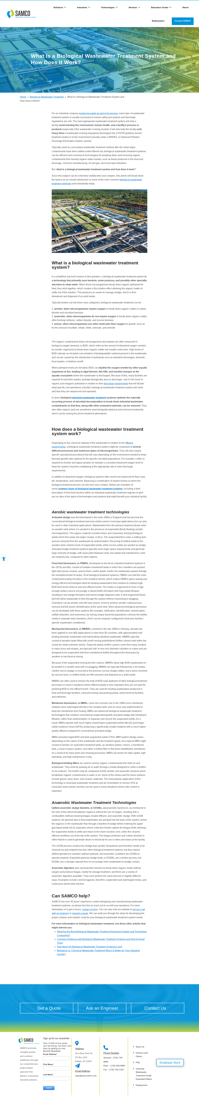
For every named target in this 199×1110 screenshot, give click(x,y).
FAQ (138, 1062)
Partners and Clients (142, 1055)
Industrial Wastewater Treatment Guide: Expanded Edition (144, 1074)
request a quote (80, 913)
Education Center (159, 7)
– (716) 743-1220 (113, 1069)
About (185, 7)
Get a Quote (49, 1008)
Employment (158, 21)
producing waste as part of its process (98, 113)
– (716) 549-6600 (114, 1065)
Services (133, 7)
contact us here (90, 909)
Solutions (58, 7)
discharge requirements (116, 383)
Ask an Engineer (102, 1008)
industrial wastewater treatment (89, 397)
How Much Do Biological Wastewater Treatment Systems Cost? (89, 947)
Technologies (108, 7)
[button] (4, 559)
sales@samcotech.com (86, 1076)
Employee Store (170, 1062)
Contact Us (155, 1008)
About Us (140, 1047)
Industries (82, 7)
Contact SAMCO (183, 21)
